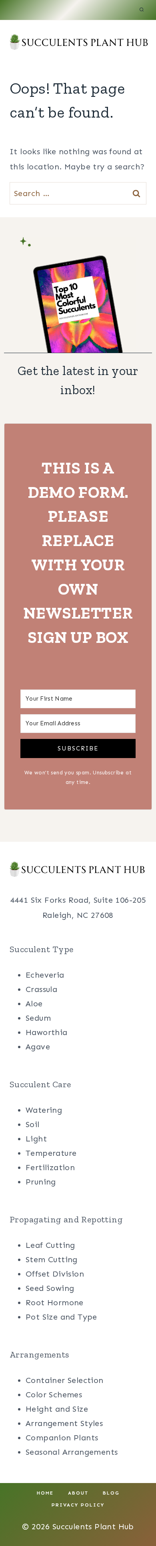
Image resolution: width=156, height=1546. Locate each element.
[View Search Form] (141, 10)
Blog (111, 1493)
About (78, 1493)
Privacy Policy (78, 1505)
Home (45, 1493)
